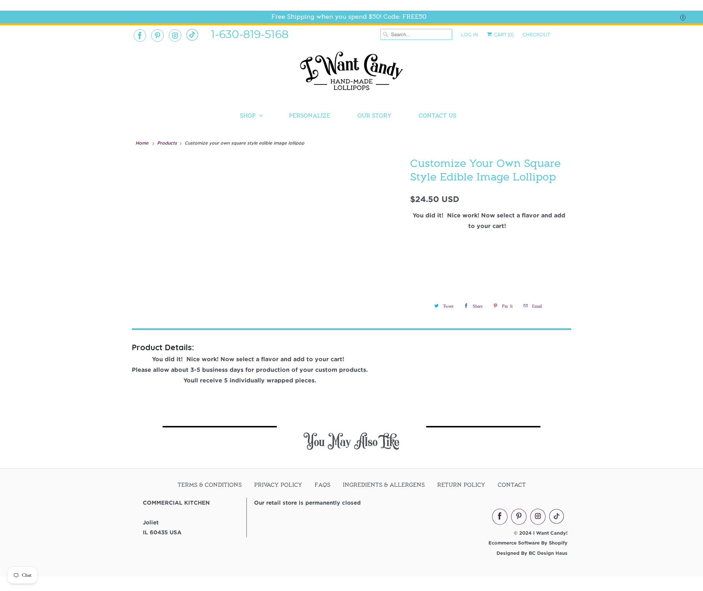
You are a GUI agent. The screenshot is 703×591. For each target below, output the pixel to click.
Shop (248, 115)
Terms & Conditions (210, 485)
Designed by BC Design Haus (532, 553)
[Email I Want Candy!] (192, 35)
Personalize (309, 115)
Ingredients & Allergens (384, 485)
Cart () (503, 34)
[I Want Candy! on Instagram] (175, 35)
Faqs (322, 485)
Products (167, 142)
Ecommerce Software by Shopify (528, 542)
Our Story (374, 115)
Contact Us (437, 115)
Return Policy (461, 485)
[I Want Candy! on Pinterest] (157, 35)
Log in (469, 34)
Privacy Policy (278, 485)
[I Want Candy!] (351, 74)
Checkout (536, 34)
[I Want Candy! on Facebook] (140, 35)
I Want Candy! (550, 532)
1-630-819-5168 (250, 33)
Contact (512, 485)
